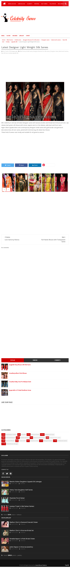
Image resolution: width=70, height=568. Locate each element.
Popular (12, 360)
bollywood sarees (62, 440)
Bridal (2, 35)
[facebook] (3, 473)
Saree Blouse (21, 3)
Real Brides (61, 3)
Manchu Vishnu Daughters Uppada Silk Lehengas (26, 481)
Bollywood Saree (49, 434)
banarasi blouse (10, 440)
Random (35, 360)
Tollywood (52, 3)
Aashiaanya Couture (11, 434)
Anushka (23, 434)
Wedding (36, 3)
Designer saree (45, 40)
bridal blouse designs (12, 444)
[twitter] (7, 473)
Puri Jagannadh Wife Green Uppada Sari (48, 183)
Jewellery (21, 35)
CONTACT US (4, 469)
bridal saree (18, 40)
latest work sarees (56, 40)
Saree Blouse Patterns (41, 565)
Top (66, 565)
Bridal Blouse (12, 3)
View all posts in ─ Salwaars (12, 514)
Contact (28, 35)
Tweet (9, 165)
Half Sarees (44, 3)
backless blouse (24, 437)
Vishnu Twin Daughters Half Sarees (21, 490)
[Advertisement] (36, 27)
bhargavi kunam (48, 440)
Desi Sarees (14, 35)
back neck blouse (10, 437)
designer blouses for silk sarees (31, 40)
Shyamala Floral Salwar (17, 498)
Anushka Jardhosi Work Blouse (18, 373)
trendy (7, 41)
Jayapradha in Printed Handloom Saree (20, 390)
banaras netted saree (39, 437)
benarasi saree (34, 440)
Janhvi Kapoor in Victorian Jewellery (21, 547)
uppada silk (14, 41)
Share (22, 165)
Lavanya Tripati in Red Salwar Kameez (22, 506)
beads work (22, 440)
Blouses (8, 35)
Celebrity (29, 3)
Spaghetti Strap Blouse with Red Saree (20, 365)
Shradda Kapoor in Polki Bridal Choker (22, 539)
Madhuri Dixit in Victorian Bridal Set (22, 530)
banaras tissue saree (55, 437)
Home (3, 40)
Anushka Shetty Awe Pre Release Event (20, 382)
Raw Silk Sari (4, 53)
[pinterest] (10, 473)
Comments (58, 360)
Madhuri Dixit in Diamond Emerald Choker (24, 522)
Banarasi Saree (35, 434)
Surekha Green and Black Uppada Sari (22, 183)
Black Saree (10, 40)
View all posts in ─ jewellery (13, 555)
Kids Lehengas (12, 8)
